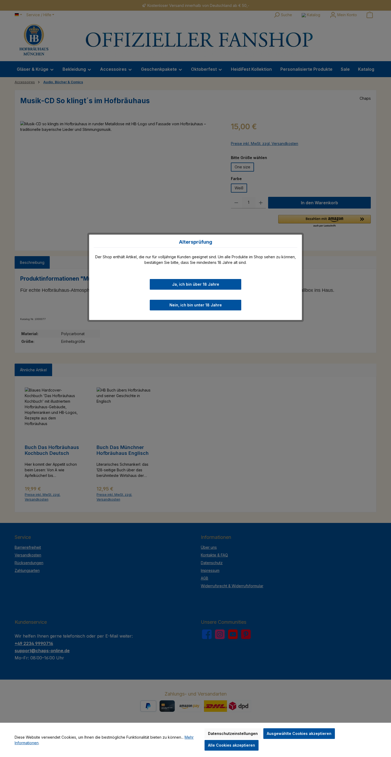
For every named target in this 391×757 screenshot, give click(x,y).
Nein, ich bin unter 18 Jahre (195, 305)
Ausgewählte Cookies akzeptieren (299, 733)
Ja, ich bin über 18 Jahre (195, 284)
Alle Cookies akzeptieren (231, 745)
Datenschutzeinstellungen (233, 733)
